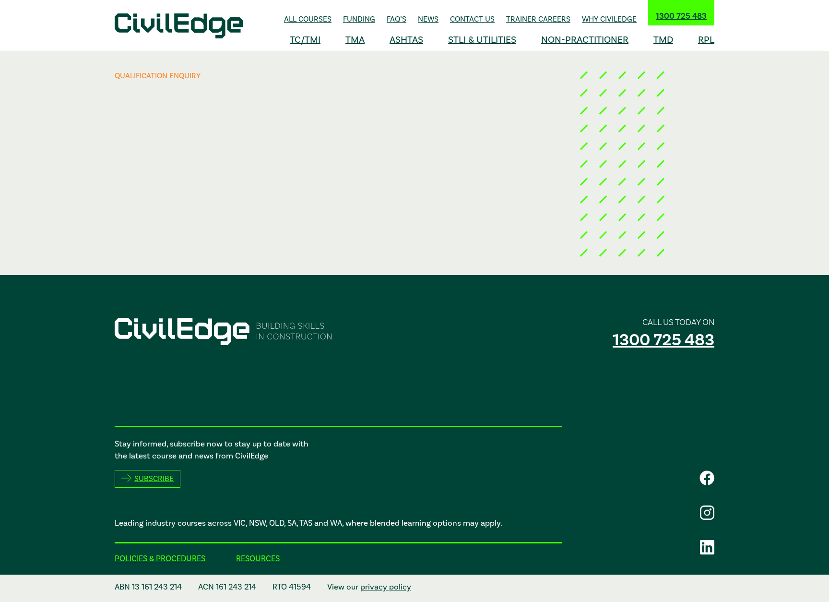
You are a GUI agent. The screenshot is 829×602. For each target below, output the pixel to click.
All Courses (308, 19)
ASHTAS (406, 40)
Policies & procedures (160, 559)
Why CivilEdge (609, 19)
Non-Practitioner (584, 40)
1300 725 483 (681, 16)
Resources (258, 559)
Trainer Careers (538, 19)
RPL (706, 40)
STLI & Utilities (482, 40)
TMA (355, 40)
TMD (663, 40)
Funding (359, 19)
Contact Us (472, 19)
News (428, 19)
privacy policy (385, 587)
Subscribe (154, 478)
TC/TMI (305, 40)
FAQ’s (396, 19)
